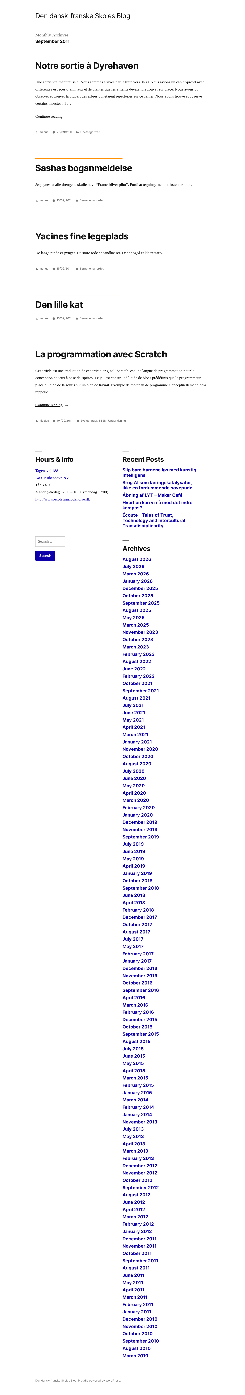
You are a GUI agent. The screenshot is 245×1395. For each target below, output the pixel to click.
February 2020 (138, 807)
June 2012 (133, 1202)
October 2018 (137, 880)
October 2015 (137, 1027)
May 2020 (133, 785)
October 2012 (137, 1180)
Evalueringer (89, 420)
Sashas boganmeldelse (83, 168)
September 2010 (140, 1341)
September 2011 (140, 1260)
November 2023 (140, 632)
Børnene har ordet (92, 200)
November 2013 (139, 1122)
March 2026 (135, 573)
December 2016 (139, 968)
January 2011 (136, 1311)
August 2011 (136, 1268)
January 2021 (137, 742)
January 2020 (137, 815)
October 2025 (137, 595)
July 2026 (133, 566)
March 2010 (135, 1355)
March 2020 (135, 800)
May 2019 (133, 858)
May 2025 (133, 617)
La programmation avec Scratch (101, 354)
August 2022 (136, 661)
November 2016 (139, 975)
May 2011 (132, 1282)
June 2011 (133, 1275)
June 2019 (133, 851)
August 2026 (136, 559)
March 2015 (135, 1078)
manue (43, 132)
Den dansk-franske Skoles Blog (82, 16)
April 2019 (133, 866)
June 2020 (134, 778)
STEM (103, 420)
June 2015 (133, 1056)
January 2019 (137, 873)
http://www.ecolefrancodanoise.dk (62, 499)
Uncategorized (90, 132)
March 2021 (135, 734)
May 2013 (133, 1136)
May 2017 (133, 946)
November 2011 (139, 1246)
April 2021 (133, 727)
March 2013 (135, 1151)
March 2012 (135, 1216)
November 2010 (139, 1326)
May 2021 (133, 720)
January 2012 (137, 1231)
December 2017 (139, 917)
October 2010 (137, 1333)
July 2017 (132, 939)
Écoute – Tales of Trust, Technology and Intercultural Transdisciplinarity (153, 520)
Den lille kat (59, 304)
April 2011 (133, 1289)
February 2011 (137, 1304)
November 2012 (139, 1173)
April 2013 (133, 1143)
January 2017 (137, 961)
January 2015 (137, 1092)
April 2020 (134, 793)
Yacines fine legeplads (82, 236)
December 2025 (140, 588)
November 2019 (139, 829)
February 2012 (138, 1224)
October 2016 (137, 983)
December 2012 (139, 1165)
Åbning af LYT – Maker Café (152, 495)
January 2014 (137, 1114)
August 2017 (136, 932)
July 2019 (133, 844)
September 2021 (140, 690)
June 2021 (133, 712)
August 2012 (136, 1194)
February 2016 (138, 1012)
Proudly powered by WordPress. (99, 1380)
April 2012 (133, 1209)
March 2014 (135, 1099)
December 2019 (139, 822)
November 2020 (140, 749)
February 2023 (138, 654)
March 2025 (135, 625)
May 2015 (133, 1063)
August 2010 (136, 1348)
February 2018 (138, 910)
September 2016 (140, 990)
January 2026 (137, 581)
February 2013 (138, 1158)
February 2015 (138, 1085)
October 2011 (137, 1253)
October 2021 (137, 683)
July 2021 (133, 705)
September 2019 (140, 837)
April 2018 (133, 902)
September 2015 (140, 1034)
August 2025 (136, 610)
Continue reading (52, 116)
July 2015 (133, 1048)
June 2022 (134, 668)
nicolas (44, 420)
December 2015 (139, 1019)
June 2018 (133, 895)
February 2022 (138, 676)
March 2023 (135, 647)
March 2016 (135, 1005)
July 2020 (133, 771)
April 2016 (133, 997)
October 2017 (137, 924)
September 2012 (140, 1187)
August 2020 (136, 763)
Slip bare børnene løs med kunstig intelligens (159, 472)
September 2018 (140, 888)
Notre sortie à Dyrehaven (86, 65)
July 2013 (133, 1129)
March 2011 (134, 1297)
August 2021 (136, 698)
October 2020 (137, 756)
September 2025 (141, 603)
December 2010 (139, 1319)
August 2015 (136, 1041)
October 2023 (137, 639)
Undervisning (117, 420)
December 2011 (139, 1238)
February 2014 (138, 1107)
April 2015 (133, 1070)
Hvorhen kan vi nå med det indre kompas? (157, 505)
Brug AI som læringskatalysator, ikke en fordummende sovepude (157, 485)
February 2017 (138, 953)
